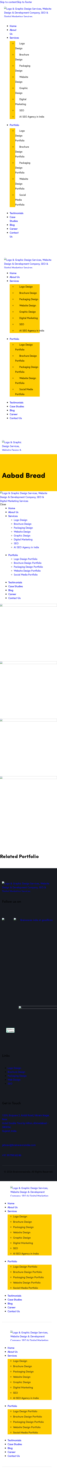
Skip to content (8, 2)
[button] (5, 22)
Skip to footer (24, 2)
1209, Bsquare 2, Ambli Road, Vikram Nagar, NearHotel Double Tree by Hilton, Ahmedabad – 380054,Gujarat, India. (25, 1123)
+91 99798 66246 (11, 1155)
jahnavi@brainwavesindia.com (19, 1145)
